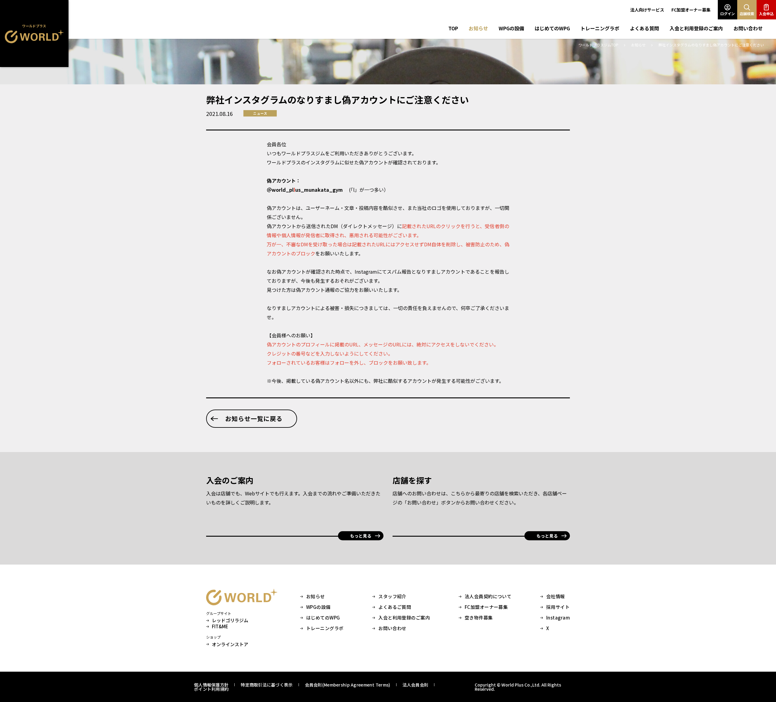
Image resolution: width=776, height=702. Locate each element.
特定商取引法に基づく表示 (267, 685)
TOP (453, 28)
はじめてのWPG (552, 28)
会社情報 (555, 596)
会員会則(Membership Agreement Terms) (347, 685)
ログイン (727, 13)
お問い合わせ (748, 28)
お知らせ (478, 28)
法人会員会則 (416, 685)
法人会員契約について (488, 596)
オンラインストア (230, 644)
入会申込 (766, 13)
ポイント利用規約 (211, 689)
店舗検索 (747, 13)
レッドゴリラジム (230, 620)
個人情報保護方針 (211, 685)
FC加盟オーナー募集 (691, 10)
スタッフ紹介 (392, 596)
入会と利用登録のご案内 (696, 28)
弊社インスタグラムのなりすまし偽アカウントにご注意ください (711, 44)
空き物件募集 (479, 618)
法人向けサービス (647, 10)
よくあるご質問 (394, 607)
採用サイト (558, 607)
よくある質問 (644, 28)
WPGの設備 (511, 28)
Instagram (558, 618)
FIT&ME (220, 626)
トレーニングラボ (599, 28)
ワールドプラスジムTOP (598, 44)
